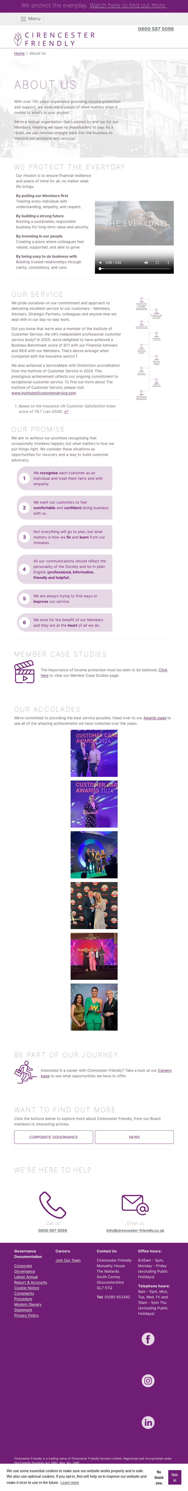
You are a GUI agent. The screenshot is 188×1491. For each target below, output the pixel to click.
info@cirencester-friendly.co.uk (135, 1230)
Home (19, 53)
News (134, 1137)
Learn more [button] (70, 1483)
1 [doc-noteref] (76, 355)
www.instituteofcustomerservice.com (43, 393)
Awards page (155, 718)
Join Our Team (68, 1260)
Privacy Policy (26, 1315)
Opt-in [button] (174, 1477)
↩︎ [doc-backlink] (66, 411)
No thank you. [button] (159, 1477)
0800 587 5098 (156, 29)
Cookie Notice (26, 1287)
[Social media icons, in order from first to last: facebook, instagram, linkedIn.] (148, 1339)
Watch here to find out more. (128, 5)
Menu (34, 18)
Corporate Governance (53, 1137)
